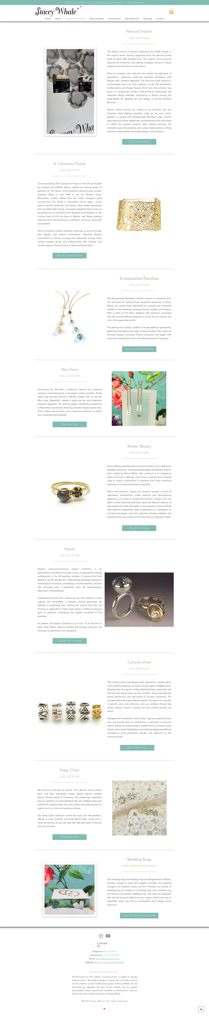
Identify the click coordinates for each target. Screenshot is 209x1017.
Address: (89, 962)
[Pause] (50, 130)
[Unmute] (55, 130)
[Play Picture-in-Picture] (85, 130)
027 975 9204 (110, 951)
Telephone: (98, 951)
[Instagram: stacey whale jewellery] (101, 936)
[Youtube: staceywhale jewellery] (108, 936)
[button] (171, 11)
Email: (92, 958)
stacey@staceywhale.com (108, 958)
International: (96, 955)
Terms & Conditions (104, 971)
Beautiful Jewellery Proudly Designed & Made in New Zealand (104, 2)
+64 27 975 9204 (111, 955)
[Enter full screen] (90, 130)
